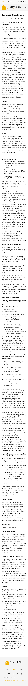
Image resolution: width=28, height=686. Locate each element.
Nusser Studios (22, 680)
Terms (14, 669)
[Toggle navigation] (25, 7)
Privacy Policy (13, 527)
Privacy (7, 669)
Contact (20, 669)
